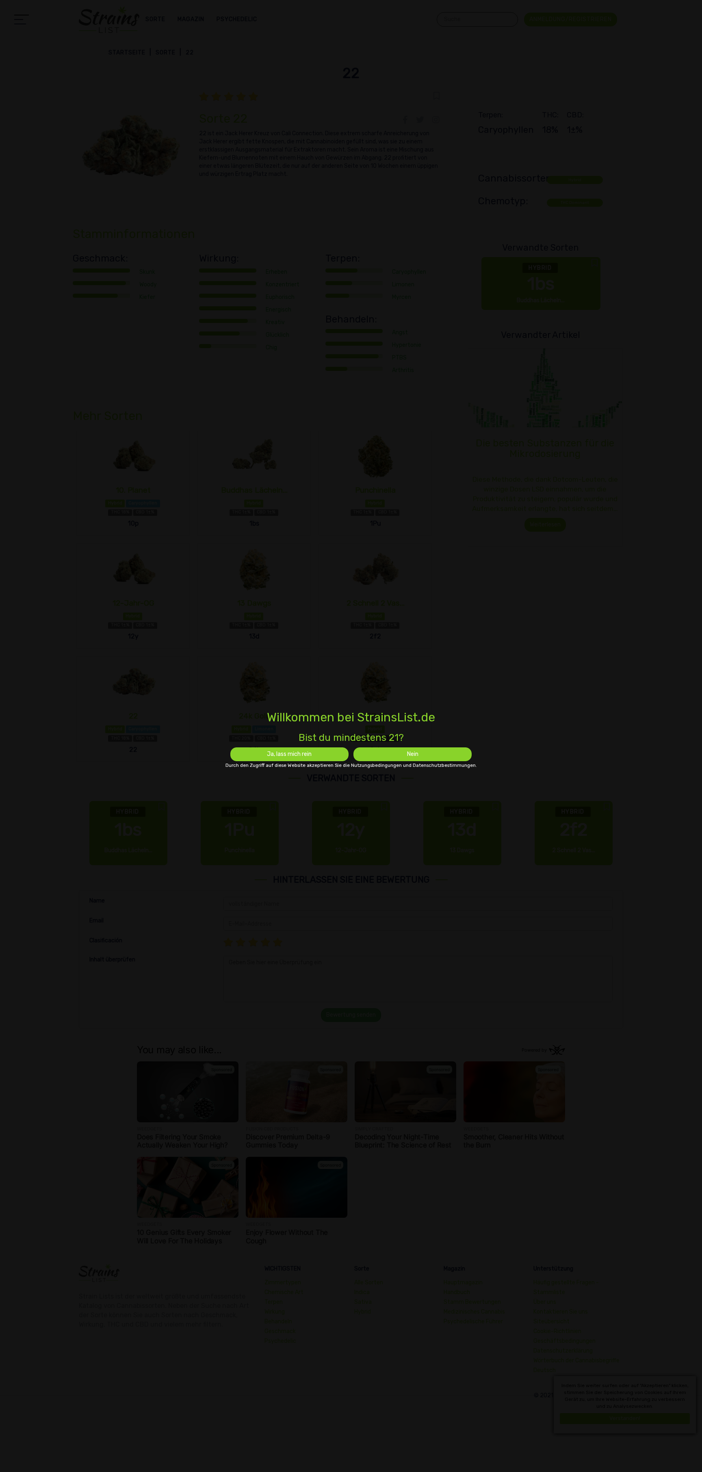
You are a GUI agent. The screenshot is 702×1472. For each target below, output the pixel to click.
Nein (412, 754)
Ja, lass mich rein (289, 754)
